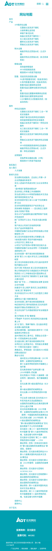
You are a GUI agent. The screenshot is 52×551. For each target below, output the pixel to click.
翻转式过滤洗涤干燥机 (29, 42)
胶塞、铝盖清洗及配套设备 (26, 77)
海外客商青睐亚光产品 (24, 197)
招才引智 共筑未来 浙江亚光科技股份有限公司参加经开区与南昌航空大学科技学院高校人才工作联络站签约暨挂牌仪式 (31, 271)
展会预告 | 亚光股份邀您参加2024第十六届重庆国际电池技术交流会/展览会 (34, 454)
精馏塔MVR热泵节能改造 (30, 72)
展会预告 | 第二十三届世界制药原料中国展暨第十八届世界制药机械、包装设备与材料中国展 (34, 494)
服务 (11, 106)
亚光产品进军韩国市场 (24, 228)
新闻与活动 (13, 175)
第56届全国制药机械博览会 (31, 389)
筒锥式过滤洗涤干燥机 (29, 45)
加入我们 (13, 168)
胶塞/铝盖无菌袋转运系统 (30, 85)
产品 (11, 22)
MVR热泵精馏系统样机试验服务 (33, 146)
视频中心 (18, 501)
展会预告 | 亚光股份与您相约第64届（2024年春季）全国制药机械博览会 (34, 463)
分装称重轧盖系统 (27, 30)
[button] (47, 4)
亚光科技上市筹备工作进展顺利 (28, 192)
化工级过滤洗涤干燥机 (29, 39)
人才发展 (18, 171)
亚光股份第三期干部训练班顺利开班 (29, 341)
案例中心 (18, 504)
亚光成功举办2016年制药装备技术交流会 (31, 194)
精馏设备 (18, 64)
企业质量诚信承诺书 (23, 180)
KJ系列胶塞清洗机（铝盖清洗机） (34, 82)
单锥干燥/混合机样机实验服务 (32, 117)
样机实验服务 (20, 109)
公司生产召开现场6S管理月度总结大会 (30, 245)
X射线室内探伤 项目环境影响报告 (29, 240)
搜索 (39, 4)
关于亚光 (13, 508)
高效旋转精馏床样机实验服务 (32, 120)
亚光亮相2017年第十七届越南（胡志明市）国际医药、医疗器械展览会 (34, 378)
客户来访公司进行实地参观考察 (28, 225)
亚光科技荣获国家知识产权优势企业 (29, 206)
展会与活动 (19, 356)
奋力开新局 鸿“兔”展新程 (25, 316)
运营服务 (18, 155)
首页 (11, 19)
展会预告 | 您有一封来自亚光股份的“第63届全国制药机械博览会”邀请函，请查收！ (34, 446)
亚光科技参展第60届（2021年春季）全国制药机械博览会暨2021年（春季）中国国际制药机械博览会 (34, 412)
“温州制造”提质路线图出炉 (26, 189)
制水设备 (18, 49)
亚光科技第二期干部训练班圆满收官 (29, 302)
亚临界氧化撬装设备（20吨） (32, 158)
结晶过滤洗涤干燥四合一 (30, 36)
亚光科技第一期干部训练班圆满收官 (29, 254)
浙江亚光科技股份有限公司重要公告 (29, 237)
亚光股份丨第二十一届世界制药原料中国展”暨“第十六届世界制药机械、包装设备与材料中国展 (34, 432)
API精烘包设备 (21, 25)
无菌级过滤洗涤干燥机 (29, 28)
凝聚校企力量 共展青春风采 (26, 299)
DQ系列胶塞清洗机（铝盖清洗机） (34, 79)
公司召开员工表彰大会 (24, 242)
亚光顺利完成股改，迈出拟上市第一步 (30, 177)
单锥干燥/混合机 (27, 33)
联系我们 (13, 165)
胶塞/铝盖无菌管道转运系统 (31, 96)
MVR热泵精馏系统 (27, 70)
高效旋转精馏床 (26, 67)
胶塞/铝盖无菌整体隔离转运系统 (33, 93)
